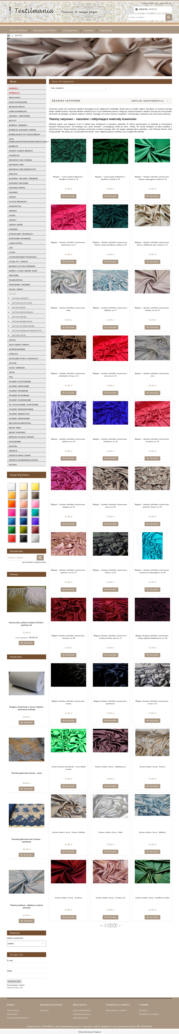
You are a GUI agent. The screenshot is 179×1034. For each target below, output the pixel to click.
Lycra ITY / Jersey (18, 262)
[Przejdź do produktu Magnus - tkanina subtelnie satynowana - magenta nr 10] (68, 484)
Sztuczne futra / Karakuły (23, 359)
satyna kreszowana (22, 312)
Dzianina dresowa (18, 183)
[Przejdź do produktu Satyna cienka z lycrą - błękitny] (152, 811)
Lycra (12, 252)
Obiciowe (14, 276)
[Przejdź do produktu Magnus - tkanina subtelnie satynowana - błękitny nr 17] (110, 287)
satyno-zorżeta (20, 298)
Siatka (12, 340)
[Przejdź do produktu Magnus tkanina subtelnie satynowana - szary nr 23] (152, 680)
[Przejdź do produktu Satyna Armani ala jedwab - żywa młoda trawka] (68, 746)
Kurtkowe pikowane (20, 239)
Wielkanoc (15, 98)
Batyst (12, 121)
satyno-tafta (19, 335)
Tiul (11, 377)
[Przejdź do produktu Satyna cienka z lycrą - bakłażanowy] (110, 746)
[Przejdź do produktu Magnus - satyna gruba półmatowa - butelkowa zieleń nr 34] (68, 156)
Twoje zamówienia (82, 1010)
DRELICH (13, 174)
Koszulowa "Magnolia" (21, 234)
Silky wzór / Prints (19, 345)
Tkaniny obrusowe (19, 386)
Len (11, 248)
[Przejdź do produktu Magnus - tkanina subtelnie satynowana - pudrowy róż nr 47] (68, 549)
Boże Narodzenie (18, 102)
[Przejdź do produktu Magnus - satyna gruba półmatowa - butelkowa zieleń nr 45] (110, 156)
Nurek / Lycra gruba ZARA (23, 271)
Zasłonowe (15, 442)
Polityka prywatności (18, 1018)
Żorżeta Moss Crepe (20, 456)
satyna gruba (19, 317)
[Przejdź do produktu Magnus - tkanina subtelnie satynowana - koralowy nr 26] (152, 418)
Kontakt (143, 1010)
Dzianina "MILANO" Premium (23, 179)
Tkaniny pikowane (18, 391)
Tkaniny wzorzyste (19, 414)
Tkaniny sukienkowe (20, 400)
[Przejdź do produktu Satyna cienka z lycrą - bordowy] (68, 877)
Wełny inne (15, 428)
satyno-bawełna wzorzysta (26, 331)
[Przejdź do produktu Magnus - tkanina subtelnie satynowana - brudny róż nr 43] (152, 287)
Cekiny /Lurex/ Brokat (21, 151)
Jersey (13, 220)
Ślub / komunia (17, 368)
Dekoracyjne (16, 165)
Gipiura (13, 211)
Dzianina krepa (17, 188)
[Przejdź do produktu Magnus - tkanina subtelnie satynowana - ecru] (152, 353)
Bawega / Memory (18, 125)
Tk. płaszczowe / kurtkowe (23, 405)
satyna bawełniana (22, 322)
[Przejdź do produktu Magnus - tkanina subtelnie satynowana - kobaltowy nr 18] (110, 418)
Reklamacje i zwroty (116, 1010)
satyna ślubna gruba (23, 326)
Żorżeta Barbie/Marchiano (23, 460)
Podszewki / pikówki (19, 285)
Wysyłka (44, 1010)
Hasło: (10, 971)
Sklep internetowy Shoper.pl (89, 1032)
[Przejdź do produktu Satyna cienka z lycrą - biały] (110, 811)
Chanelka (14, 156)
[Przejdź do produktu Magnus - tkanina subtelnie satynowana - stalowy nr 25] (110, 549)
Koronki (13, 229)
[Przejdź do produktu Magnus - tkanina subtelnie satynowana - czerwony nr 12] (110, 353)
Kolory (13, 465)
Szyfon (13, 363)
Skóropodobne (17, 349)
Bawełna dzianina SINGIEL (22, 130)
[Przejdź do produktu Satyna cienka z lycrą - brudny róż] (110, 877)
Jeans (12, 216)
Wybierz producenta (15, 938)
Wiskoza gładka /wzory (21, 437)
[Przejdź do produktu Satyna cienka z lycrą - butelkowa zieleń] (152, 877)
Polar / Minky (16, 289)
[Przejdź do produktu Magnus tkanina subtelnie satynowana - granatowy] (110, 680)
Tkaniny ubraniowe (19, 419)
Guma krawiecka (18, 111)
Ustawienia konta (81, 1014)
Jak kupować (13, 1010)
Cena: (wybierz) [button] (57, 88)
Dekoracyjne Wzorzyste (22, 169)
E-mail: (10, 960)
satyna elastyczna (22, 303)
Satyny (13, 294)
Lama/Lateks (15, 243)
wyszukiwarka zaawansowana (34, 562)
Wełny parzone (17, 432)
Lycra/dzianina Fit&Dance (23, 257)
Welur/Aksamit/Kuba (20, 423)
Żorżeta (13, 451)
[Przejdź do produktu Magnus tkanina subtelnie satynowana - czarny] (68, 680)
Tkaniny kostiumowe (20, 382)
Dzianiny (13, 192)
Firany (12, 197)
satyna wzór (18, 308)
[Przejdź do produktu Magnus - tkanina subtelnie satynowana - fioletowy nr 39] (68, 418)
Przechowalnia (80, 1018)
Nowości (13, 88)
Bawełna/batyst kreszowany (24, 135)
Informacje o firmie (149, 1014)
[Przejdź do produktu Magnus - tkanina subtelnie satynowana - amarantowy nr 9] (68, 221)
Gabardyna (15, 206)
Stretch (13, 354)
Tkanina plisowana (19, 396)
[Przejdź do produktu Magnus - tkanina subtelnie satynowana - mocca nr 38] (110, 484)
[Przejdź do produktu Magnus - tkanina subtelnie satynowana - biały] (68, 287)
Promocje (14, 93)
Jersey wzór (16, 225)
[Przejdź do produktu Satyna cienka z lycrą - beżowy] (152, 746)
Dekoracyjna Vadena (20, 160)
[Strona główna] (53, 10)
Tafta (12, 372)
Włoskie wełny (17, 107)
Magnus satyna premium (22, 266)
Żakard (13, 446)
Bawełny (13, 146)
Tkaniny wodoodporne (21, 409)
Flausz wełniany (18, 202)
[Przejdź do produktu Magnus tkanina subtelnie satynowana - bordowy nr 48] (68, 615)
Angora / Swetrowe (19, 116)
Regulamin (12, 1014)
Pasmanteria (16, 280)
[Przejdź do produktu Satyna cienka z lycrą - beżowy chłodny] (68, 811)
